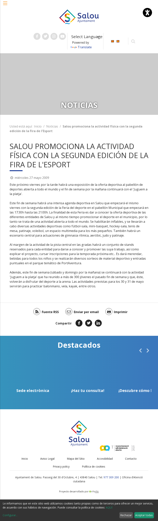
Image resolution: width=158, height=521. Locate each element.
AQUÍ (109, 507)
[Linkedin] (98, 323)
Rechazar (126, 515)
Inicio (38, 126)
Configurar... (10, 515)
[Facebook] (79, 323)
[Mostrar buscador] (133, 41)
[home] (79, 16)
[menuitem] (112, 41)
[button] (5, 5)
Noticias (52, 126)
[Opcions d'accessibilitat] (147, 12)
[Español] (118, 41)
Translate (85, 47)
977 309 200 (111, 477)
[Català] (112, 41)
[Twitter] (88, 323)
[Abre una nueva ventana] (37, 36)
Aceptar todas (144, 515)
